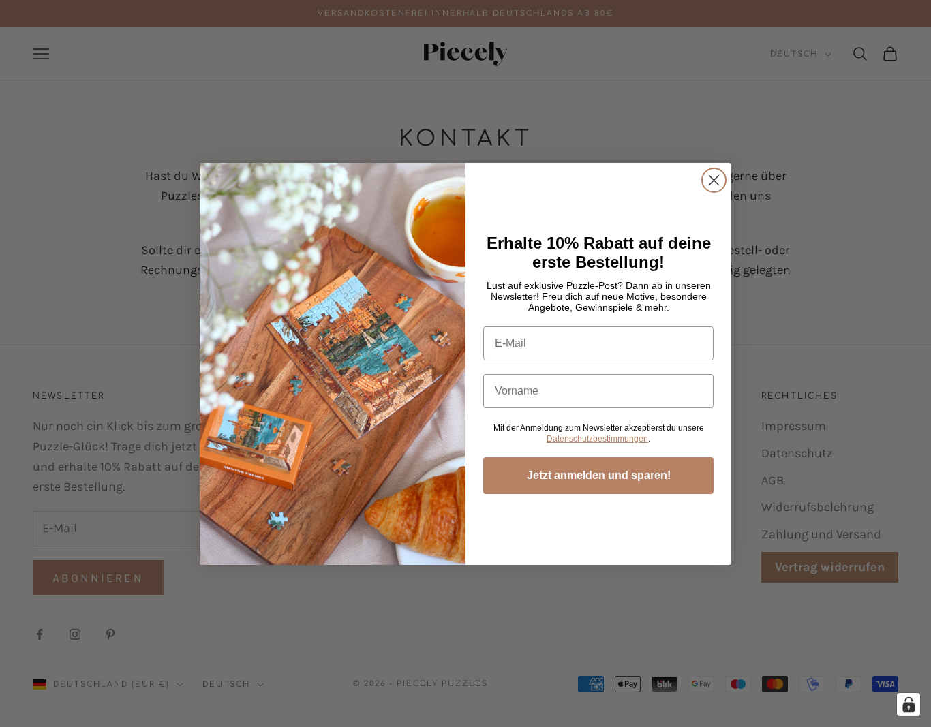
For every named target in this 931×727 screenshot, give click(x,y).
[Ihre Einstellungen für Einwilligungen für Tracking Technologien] (908, 704)
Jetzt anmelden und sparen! (599, 475)
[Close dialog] (714, 180)
